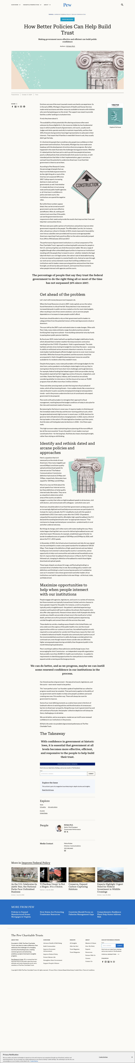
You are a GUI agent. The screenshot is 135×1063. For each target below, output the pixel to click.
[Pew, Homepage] (67, 5)
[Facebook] (103, 962)
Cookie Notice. (34, 1061)
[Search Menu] (122, 4)
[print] (24, 106)
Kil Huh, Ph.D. (68, 825)
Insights (72, 940)
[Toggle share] (123, 101)
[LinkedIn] (108, 962)
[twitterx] (18, 106)
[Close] (132, 1057)
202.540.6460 (68, 848)
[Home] (27, 935)
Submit (91, 773)
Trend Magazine (67, 19)
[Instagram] (106, 962)
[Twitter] (111, 962)
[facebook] (12, 106)
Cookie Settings (103, 1057)
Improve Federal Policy (36, 862)
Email (41, 770)
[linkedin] (15, 106)
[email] (21, 106)
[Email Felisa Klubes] (65, 851)
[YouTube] (114, 962)
